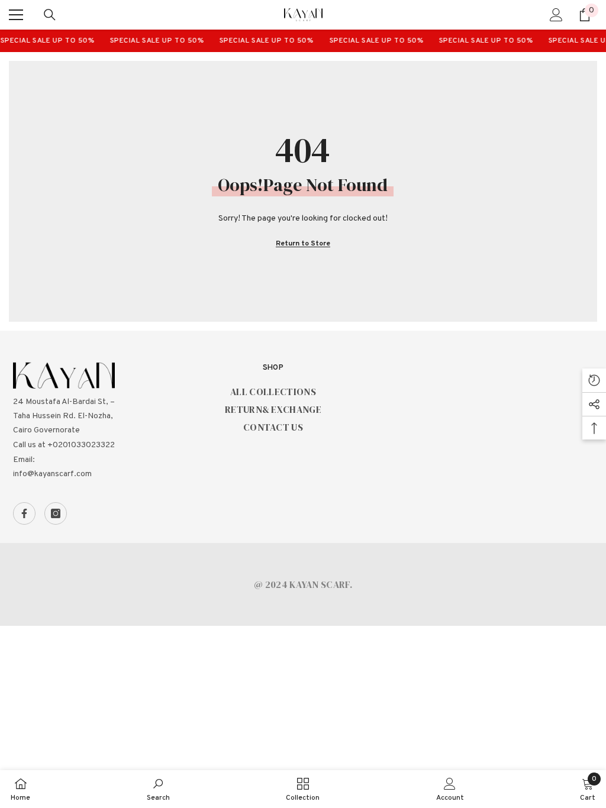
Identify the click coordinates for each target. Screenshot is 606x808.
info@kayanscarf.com (52, 474)
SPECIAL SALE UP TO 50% (152, 41)
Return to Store (303, 243)
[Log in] (556, 14)
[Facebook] (24, 513)
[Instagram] (55, 513)
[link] (158, 789)
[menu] (16, 15)
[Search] (50, 15)
